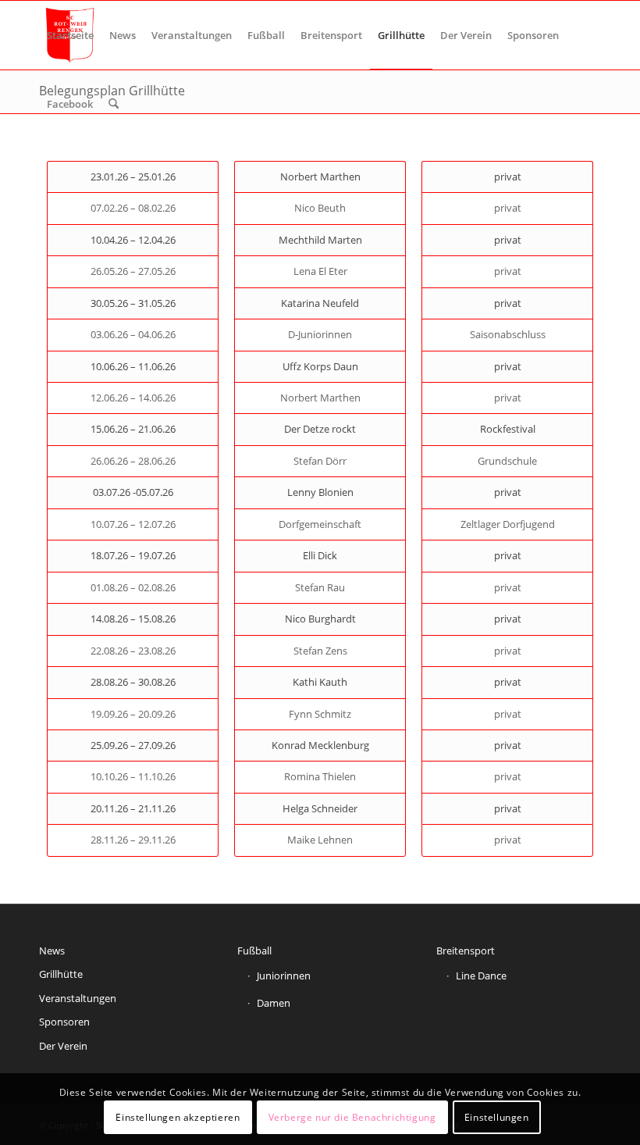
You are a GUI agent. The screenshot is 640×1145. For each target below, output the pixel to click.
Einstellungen (496, 1117)
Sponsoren (64, 1022)
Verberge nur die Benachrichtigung (352, 1117)
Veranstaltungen (77, 998)
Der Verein (63, 1046)
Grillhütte (61, 974)
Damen (273, 1003)
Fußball (254, 950)
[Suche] (113, 104)
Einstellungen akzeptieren (178, 1117)
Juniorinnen (284, 975)
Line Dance (481, 975)
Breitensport (465, 950)
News (52, 950)
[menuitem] (70, 35)
